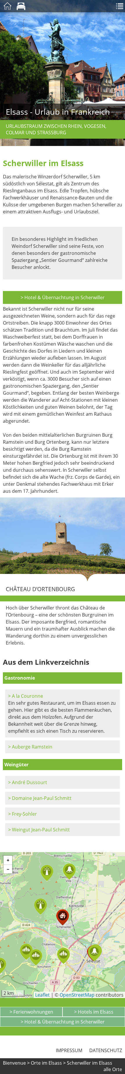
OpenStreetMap (77, 995)
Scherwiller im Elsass (89, 1063)
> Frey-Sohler (22, 814)
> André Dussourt (27, 782)
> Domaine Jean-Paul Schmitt (40, 798)
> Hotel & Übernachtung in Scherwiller (63, 297)
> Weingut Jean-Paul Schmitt (39, 829)
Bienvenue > (16, 1063)
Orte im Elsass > (48, 1063)
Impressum (69, 1050)
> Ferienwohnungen (31, 1012)
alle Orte (112, 1069)
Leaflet (42, 995)
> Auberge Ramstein (30, 747)
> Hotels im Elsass (93, 1012)
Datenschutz (105, 1050)
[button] (26, 952)
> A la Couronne (25, 696)
